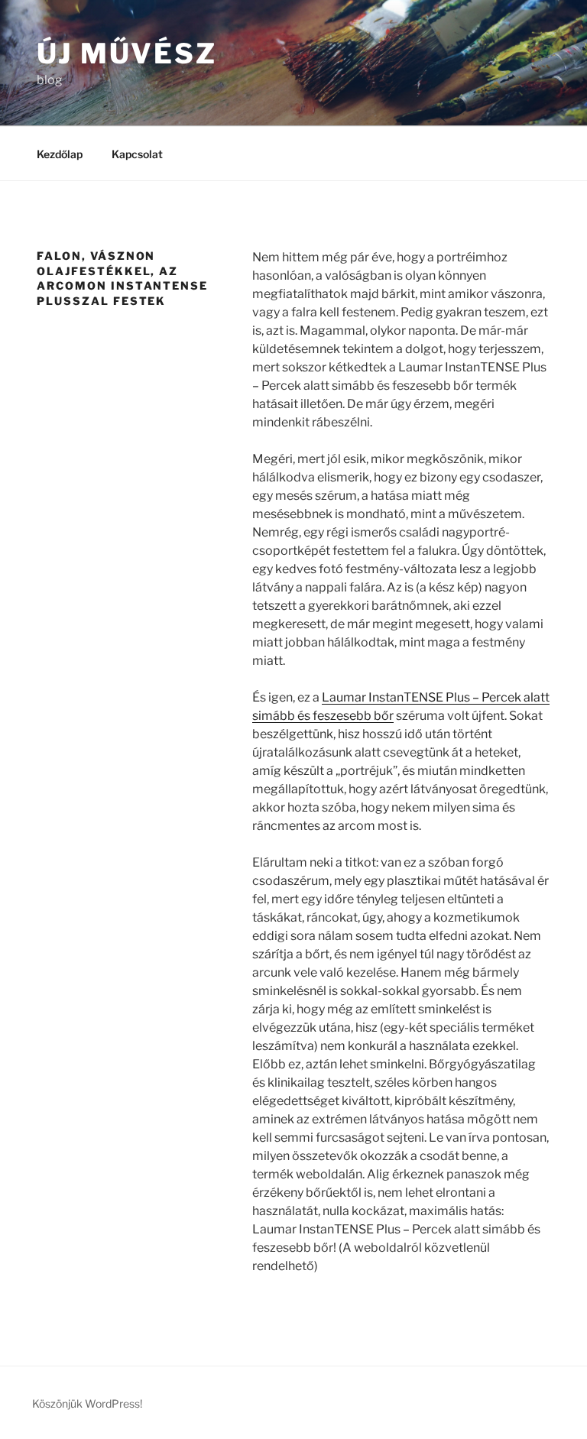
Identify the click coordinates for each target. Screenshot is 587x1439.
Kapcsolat (137, 153)
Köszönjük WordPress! (87, 1403)
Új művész (127, 53)
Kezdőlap (60, 153)
